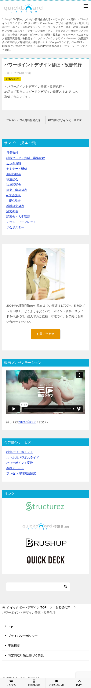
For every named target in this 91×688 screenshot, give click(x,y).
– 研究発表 (13, 200)
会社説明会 (13, 174)
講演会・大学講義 (18, 216)
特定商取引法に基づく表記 (26, 655)
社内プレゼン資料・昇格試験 (25, 158)
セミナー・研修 (16, 168)
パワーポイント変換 (19, 462)
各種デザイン (15, 468)
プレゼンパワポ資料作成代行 (23, 120)
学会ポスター (15, 227)
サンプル (11, 685)
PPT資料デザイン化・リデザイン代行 (68, 120)
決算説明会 (13, 184)
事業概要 (14, 645)
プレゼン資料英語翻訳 (21, 473)
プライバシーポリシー (23, 635)
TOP (27, 607)
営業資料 (12, 152)
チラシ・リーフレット (21, 222)
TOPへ (79, 684)
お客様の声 (12, 78)
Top (10, 626)
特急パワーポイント (19, 452)
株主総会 (12, 179)
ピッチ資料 (13, 163)
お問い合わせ (45, 333)
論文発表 (12, 211)
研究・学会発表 (16, 190)
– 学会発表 (13, 195)
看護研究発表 (15, 206)
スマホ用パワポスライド (22, 457)
